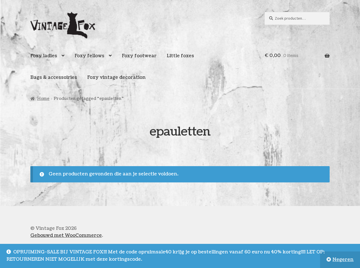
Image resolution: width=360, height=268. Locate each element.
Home (43, 98)
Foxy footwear (139, 56)
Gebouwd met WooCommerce (66, 235)
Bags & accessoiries (53, 77)
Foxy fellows (89, 56)
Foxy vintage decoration (116, 77)
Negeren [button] (343, 259)
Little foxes (180, 56)
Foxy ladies (43, 56)
